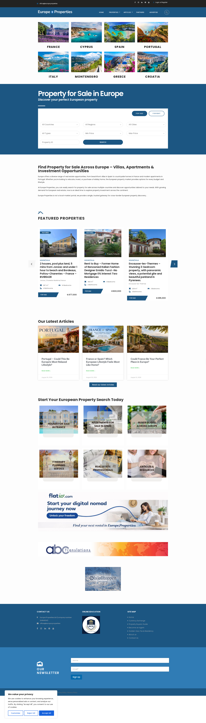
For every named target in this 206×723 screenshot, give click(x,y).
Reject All (31, 713)
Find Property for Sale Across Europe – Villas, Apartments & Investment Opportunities (96, 169)
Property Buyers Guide (138, 624)
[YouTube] (148, 2)
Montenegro (86, 77)
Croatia (152, 77)
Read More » (46, 371)
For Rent (156, 113)
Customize (15, 713)
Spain (119, 47)
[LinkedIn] (141, 2)
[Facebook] (135, 2)
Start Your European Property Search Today (81, 399)
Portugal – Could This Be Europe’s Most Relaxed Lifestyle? (55, 362)
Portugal (152, 47)
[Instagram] (138, 2)
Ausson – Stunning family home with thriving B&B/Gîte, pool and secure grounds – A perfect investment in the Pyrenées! (147, 270)
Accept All (46, 713)
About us (132, 634)
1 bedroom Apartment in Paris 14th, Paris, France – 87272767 (102, 265)
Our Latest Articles (56, 321)
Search (103, 142)
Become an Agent (136, 627)
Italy (53, 77)
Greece (119, 77)
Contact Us (133, 638)
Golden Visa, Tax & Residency (141, 631)
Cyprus (86, 47)
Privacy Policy (62, 692)
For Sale (139, 113)
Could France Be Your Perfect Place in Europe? (147, 360)
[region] (31, 704)
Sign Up (76, 677)
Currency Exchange (137, 621)
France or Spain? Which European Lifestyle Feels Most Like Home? (103, 362)
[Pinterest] (145, 2)
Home (131, 617)
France (53, 47)
